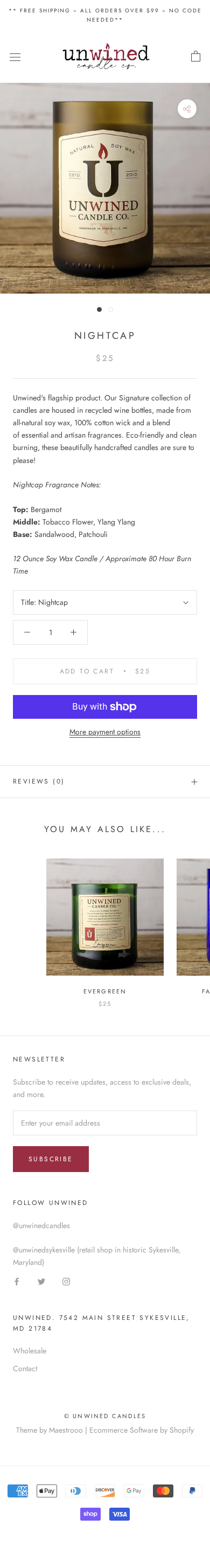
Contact (25, 1368)
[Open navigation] (15, 56)
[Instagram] (66, 1281)
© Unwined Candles (105, 1416)
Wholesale (29, 1350)
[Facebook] (16, 1281)
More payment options (105, 731)
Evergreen (105, 991)
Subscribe (51, 1159)
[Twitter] (41, 1281)
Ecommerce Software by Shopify (141, 1430)
